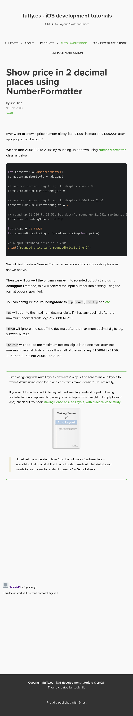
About (29, 43)
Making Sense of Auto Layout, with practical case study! (82, 402)
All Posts (11, 43)
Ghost (82, 702)
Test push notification (66, 53)
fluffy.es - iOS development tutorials (67, 682)
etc (107, 302)
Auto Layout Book (74, 43)
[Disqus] (66, 536)
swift (9, 113)
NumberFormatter (112, 150)
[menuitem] (11, 43)
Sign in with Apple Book (110, 43)
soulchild (79, 687)
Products (47, 43)
